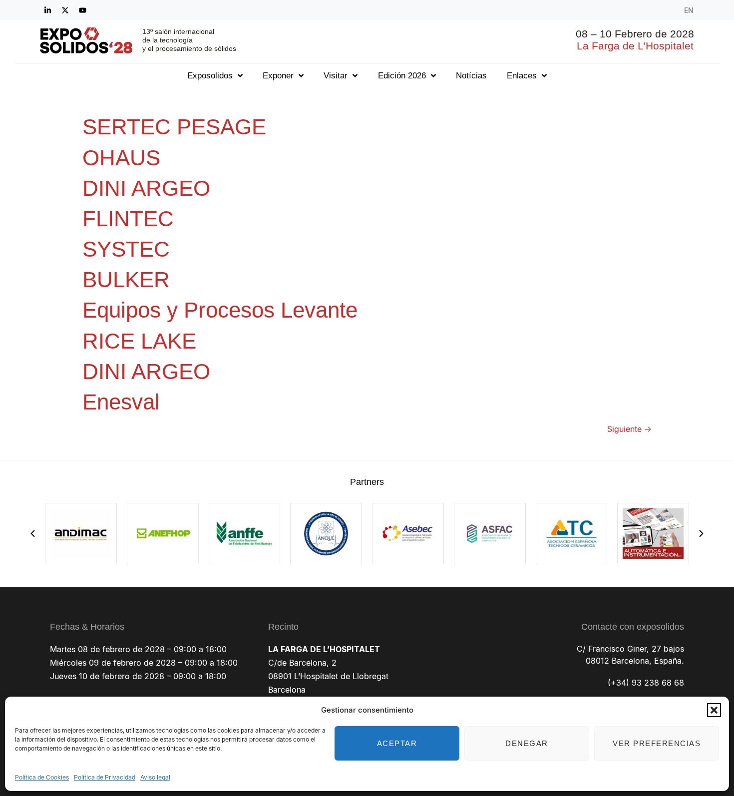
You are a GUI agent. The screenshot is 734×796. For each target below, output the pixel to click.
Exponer (278, 75)
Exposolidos (210, 75)
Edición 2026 (402, 75)
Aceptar (397, 743)
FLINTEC (128, 218)
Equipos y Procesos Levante (220, 310)
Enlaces (522, 75)
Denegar (526, 743)
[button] (714, 710)
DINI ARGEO (146, 188)
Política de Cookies (42, 777)
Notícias (471, 75)
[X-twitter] (64, 9)
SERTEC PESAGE (174, 126)
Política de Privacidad (104, 777)
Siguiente (629, 429)
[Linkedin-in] (47, 9)
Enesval (121, 402)
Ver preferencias (657, 743)
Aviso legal (155, 777)
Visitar (336, 75)
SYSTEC (126, 249)
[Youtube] (82, 9)
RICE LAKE (139, 341)
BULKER (126, 279)
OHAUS (121, 157)
